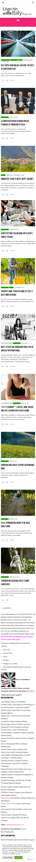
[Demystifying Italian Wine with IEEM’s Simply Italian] (18, 213)
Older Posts (7, 608)
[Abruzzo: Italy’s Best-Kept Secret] (18, 159)
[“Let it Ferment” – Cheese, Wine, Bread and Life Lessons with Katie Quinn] (18, 387)
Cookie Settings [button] (8, 857)
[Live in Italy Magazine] (18, 11)
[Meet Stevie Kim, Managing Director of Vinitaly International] (18, 327)
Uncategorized (27, 60)
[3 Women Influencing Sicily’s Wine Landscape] (18, 561)
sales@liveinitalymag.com (15, 825)
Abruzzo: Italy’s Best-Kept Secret (17, 179)
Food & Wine (13, 60)
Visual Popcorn (6, 803)
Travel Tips (9, 175)
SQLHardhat (5, 798)
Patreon (31, 691)
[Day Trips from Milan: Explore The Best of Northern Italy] (18, 44)
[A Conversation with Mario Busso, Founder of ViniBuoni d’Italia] (18, 101)
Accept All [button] (18, 857)
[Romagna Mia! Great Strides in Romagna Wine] (18, 445)
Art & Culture (5, 60)
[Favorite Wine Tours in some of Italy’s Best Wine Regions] (18, 271)
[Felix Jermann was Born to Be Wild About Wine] (18, 503)
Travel (20, 60)
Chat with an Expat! (6, 343)
